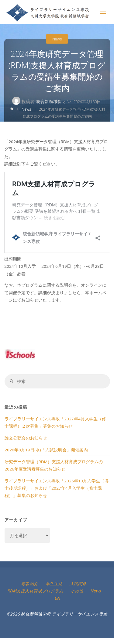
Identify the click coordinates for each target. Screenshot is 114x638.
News (57, 38)
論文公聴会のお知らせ (26, 438)
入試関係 (78, 583)
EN (57, 598)
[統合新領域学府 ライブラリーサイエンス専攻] (48, 12)
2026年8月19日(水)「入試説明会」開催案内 (46, 450)
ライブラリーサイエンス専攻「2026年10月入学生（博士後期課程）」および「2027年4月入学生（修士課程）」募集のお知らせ (57, 488)
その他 (77, 591)
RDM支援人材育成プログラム (35, 591)
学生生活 (54, 583)
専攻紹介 (29, 583)
